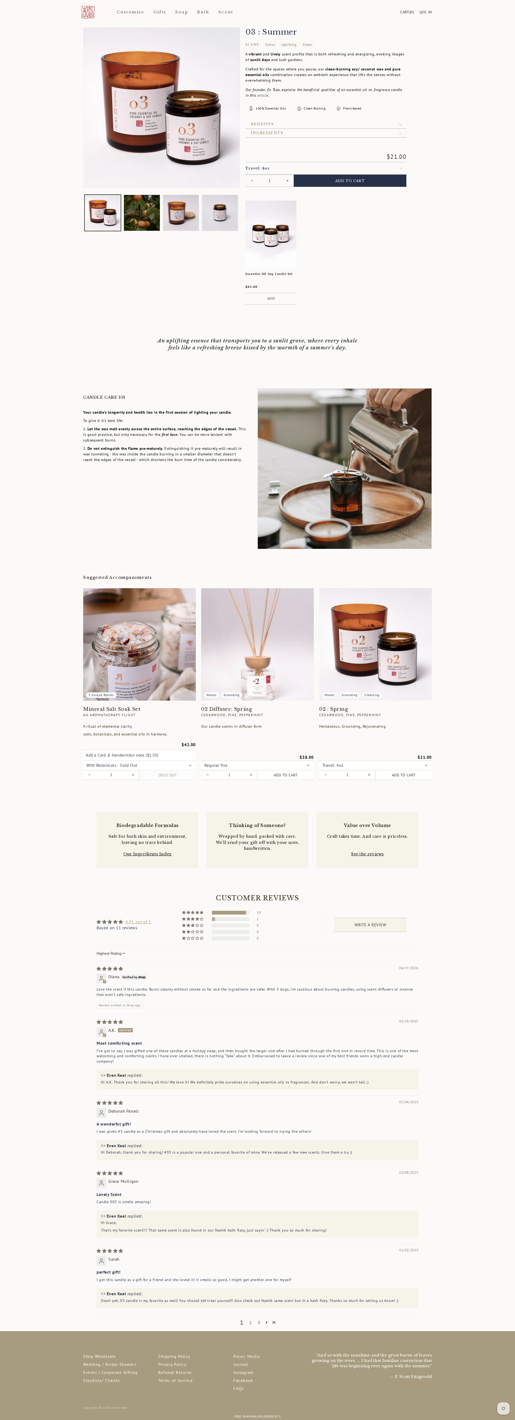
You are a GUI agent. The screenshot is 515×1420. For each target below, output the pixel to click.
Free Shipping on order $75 (257, 1416)
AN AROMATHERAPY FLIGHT (109, 715)
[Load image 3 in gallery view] (181, 213)
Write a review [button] (370, 924)
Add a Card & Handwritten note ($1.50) (122, 755)
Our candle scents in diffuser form (231, 726)
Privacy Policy (172, 1364)
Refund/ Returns (175, 1372)
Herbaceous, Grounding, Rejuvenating (352, 726)
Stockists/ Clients (101, 1380)
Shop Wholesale (99, 1356)
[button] (325, 124)
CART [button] (407, 12)
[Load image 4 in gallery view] (220, 213)
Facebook (243, 1380)
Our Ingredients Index (147, 854)
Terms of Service (175, 1380)
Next (436, 1416)
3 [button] (259, 1322)
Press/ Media (246, 1356)
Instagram (243, 1372)
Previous (79, 1416)
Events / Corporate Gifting (110, 1372)
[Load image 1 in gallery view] (102, 213)
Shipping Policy (174, 1356)
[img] (110, 968)
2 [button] (250, 1322)
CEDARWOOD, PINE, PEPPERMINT (232, 715)
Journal (240, 1364)
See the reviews (367, 854)
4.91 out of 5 (138, 921)
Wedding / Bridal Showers (110, 1364)
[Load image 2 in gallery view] (142, 213)
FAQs (238, 1388)
